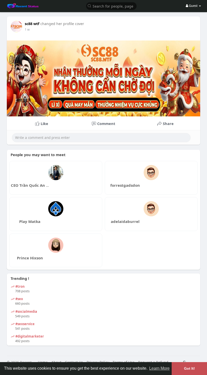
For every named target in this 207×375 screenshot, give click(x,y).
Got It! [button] (189, 368)
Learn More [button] (159, 368)
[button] (111, 6)
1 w (27, 29)
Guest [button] (193, 5)
